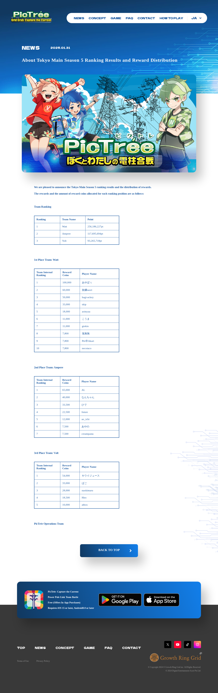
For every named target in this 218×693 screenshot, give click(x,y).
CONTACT (146, 18)
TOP (21, 648)
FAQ (129, 18)
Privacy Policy (43, 661)
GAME (116, 18)
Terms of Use (23, 661)
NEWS (79, 18)
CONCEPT (97, 18)
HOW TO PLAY (171, 18)
